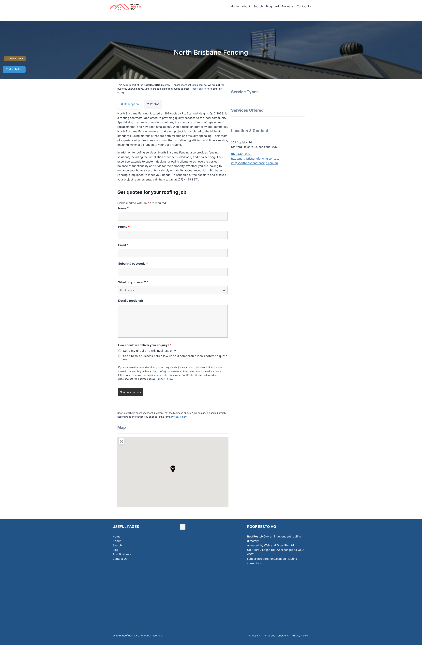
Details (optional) (130, 300)
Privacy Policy (164, 378)
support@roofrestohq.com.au (266, 558)
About (246, 6)
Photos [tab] (154, 104)
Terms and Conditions (276, 635)
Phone (124, 226)
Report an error (199, 88)
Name (123, 208)
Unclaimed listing (15, 58)
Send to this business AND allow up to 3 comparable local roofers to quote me (175, 357)
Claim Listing (14, 69)
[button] (173, 469)
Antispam (254, 635)
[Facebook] (182, 527)
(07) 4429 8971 (241, 154)
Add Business (284, 6)
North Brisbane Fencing (211, 52)
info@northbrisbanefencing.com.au (254, 163)
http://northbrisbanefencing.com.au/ (255, 158)
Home (235, 6)
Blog (269, 6)
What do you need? (133, 282)
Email (123, 245)
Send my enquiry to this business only (149, 350)
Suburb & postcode (133, 263)
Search (258, 6)
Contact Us (304, 6)
